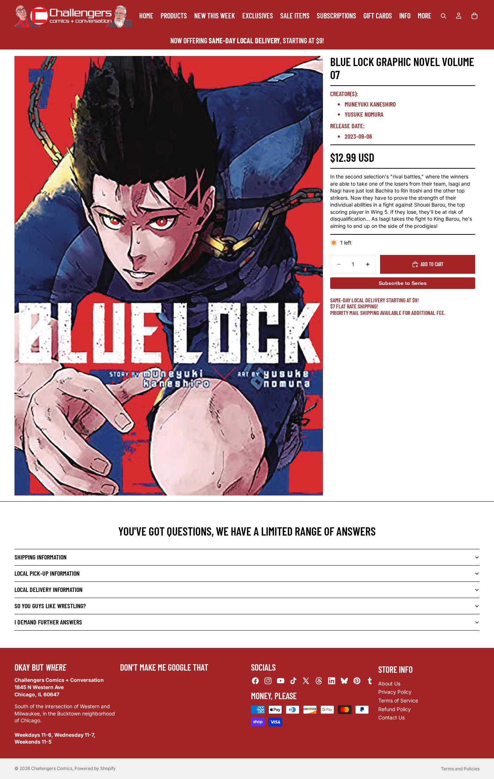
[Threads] (319, 681)
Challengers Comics (51, 768)
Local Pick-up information (47, 573)
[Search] (443, 16)
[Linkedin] (331, 681)
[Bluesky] (344, 681)
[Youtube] (280, 681)
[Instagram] (268, 681)
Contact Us (391, 718)
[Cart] (474, 16)
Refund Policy (394, 709)
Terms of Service (398, 700)
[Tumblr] (369, 681)
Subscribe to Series (403, 283)
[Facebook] (255, 681)
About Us (389, 683)
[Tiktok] (293, 681)
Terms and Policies (460, 768)
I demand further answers (48, 622)
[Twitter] (306, 681)
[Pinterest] (357, 681)
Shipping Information (40, 557)
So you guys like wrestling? (50, 606)
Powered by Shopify (95, 768)
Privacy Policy (395, 692)
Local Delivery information (48, 589)
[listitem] (424, 15)
